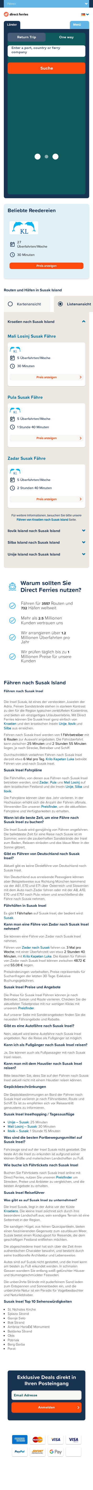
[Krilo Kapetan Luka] (15, 349)
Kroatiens (11, 1211)
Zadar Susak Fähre (27, 458)
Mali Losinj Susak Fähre (32, 336)
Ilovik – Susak (18, 1131)
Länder (12, 24)
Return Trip (26, 37)
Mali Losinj (72, 782)
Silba (7, 728)
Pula (53, 782)
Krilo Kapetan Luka (60, 759)
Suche (46, 68)
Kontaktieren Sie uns (48, 1479)
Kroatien (10, 723)
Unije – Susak (18, 1122)
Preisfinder (49, 806)
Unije (63, 723)
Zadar (43, 782)
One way (66, 37)
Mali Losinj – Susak (22, 1126)
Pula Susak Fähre (25, 397)
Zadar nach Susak (36, 947)
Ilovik (72, 723)
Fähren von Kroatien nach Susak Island (43, 519)
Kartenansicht (29, 304)
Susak (8, 917)
